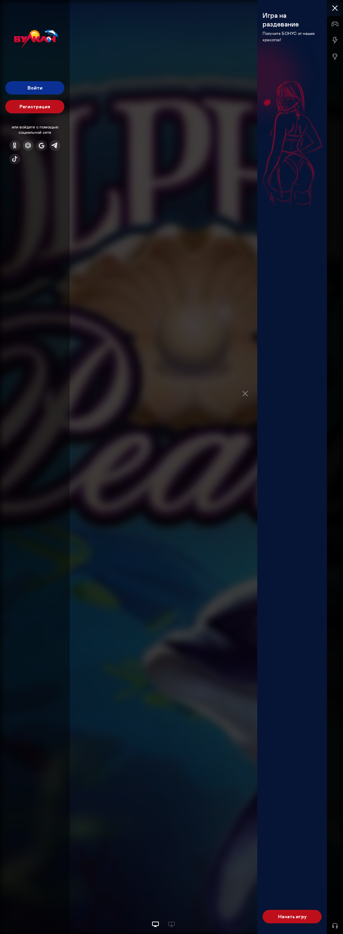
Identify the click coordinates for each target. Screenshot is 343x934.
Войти (35, 87)
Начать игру (292, 916)
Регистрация (34, 106)
